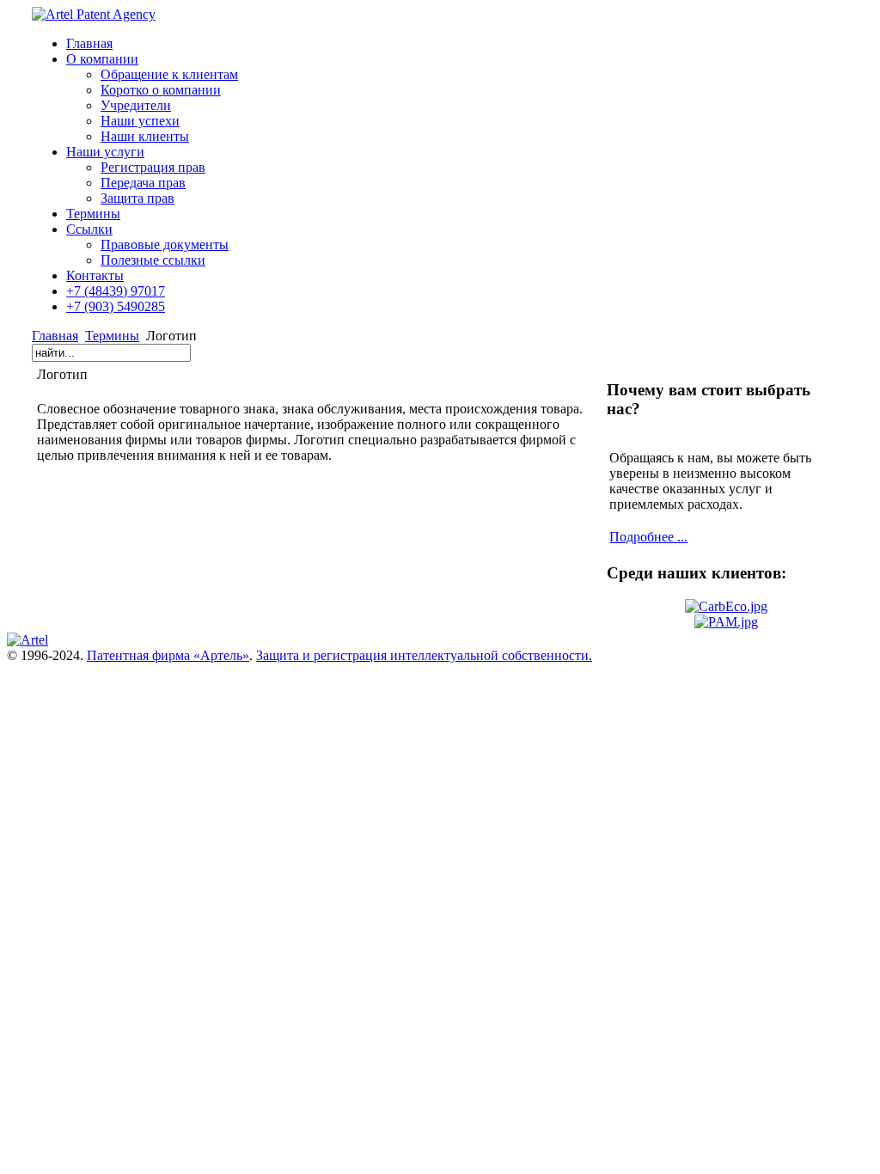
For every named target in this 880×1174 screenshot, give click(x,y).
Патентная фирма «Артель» (168, 655)
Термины (112, 335)
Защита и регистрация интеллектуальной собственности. (424, 655)
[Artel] (27, 640)
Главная (55, 335)
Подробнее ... (648, 536)
